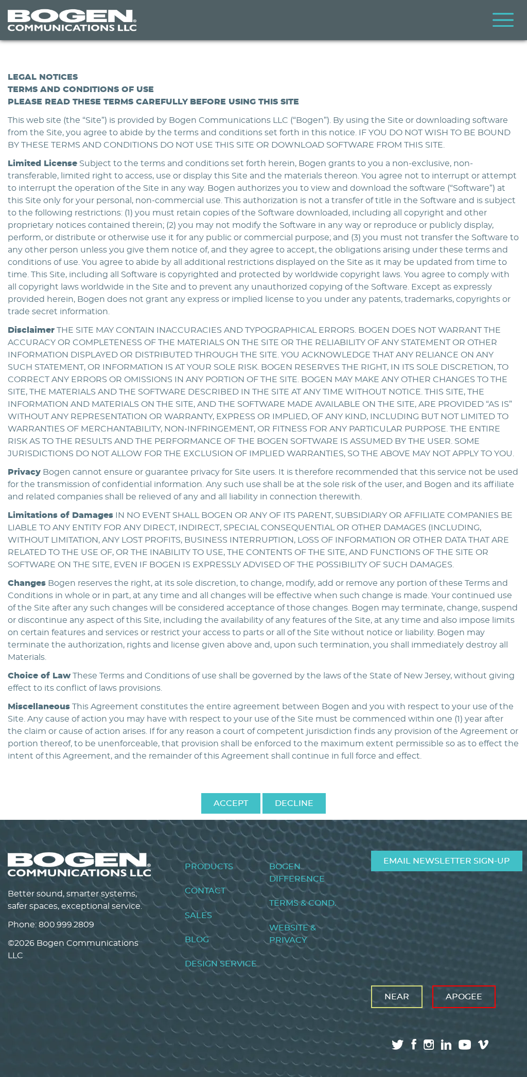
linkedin (446, 1044)
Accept (231, 803)
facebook (413, 1044)
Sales (198, 915)
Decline (294, 803)
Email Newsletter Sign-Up (446, 861)
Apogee (464, 997)
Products (209, 867)
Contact (205, 891)
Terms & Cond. (303, 903)
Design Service (221, 964)
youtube (465, 1044)
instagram (429, 1044)
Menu (503, 20)
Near (396, 997)
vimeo (484, 1044)
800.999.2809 (66, 925)
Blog (197, 940)
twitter (398, 1044)
